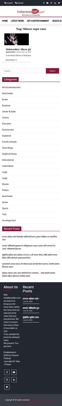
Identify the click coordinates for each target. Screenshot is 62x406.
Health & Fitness (9, 154)
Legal (4, 172)
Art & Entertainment (38, 21)
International (8, 160)
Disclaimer (27, 397)
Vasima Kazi (10, 52)
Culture (5, 117)
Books (5, 99)
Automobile (7, 93)
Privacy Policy (16, 397)
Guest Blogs (7, 148)
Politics (5, 190)
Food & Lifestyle (9, 142)
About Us (36, 397)
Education (6, 124)
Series (5, 202)
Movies (5, 184)
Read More (10, 60)
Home (5, 21)
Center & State (9, 111)
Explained (6, 136)
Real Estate (7, 196)
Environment (8, 130)
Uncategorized (9, 220)
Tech (4, 214)
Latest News (17, 21)
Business (6, 105)
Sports (5, 208)
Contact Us (46, 397)
